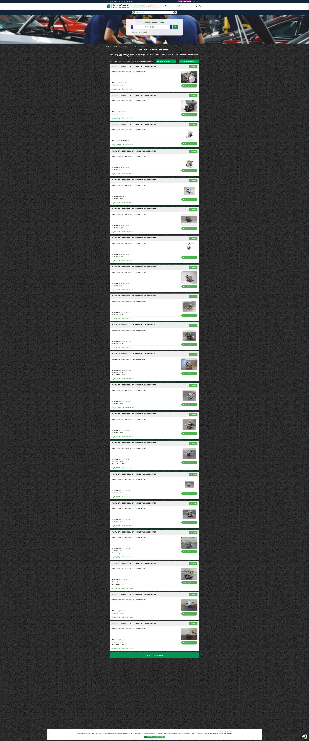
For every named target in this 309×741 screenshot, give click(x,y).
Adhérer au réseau (197, 1)
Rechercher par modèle (139, 32)
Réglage (160, 737)
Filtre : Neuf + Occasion (189, 61)
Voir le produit (188, 86)
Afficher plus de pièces (154, 655)
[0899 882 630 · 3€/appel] (184, 1)
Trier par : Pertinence (166, 61)
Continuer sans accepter (226, 731)
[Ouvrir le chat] (305, 737)
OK (175, 27)
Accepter (149, 737)
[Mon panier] (200, 6)
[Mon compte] (196, 6)
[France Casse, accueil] (118, 6)
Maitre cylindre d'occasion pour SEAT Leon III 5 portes (134, 66)
